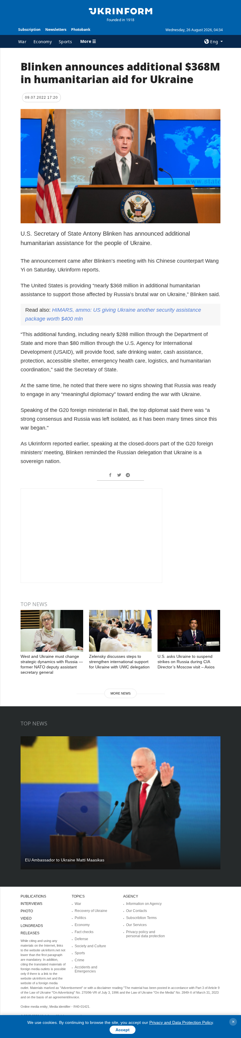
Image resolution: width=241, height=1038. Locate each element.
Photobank (80, 29)
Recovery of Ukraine (91, 911)
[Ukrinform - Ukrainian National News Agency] (120, 10)
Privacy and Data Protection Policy (181, 1022)
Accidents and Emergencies (86, 969)
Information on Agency (144, 904)
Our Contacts (136, 911)
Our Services (136, 925)
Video (26, 918)
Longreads (32, 926)
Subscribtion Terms (141, 918)
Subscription (29, 29)
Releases (30, 933)
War (22, 41)
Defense (81, 939)
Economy (43, 41)
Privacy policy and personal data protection (145, 934)
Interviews (31, 904)
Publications (33, 896)
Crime (79, 960)
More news (120, 693)
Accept (123, 1029)
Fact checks (84, 932)
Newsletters (55, 29)
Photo (27, 911)
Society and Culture (90, 946)
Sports (65, 41)
